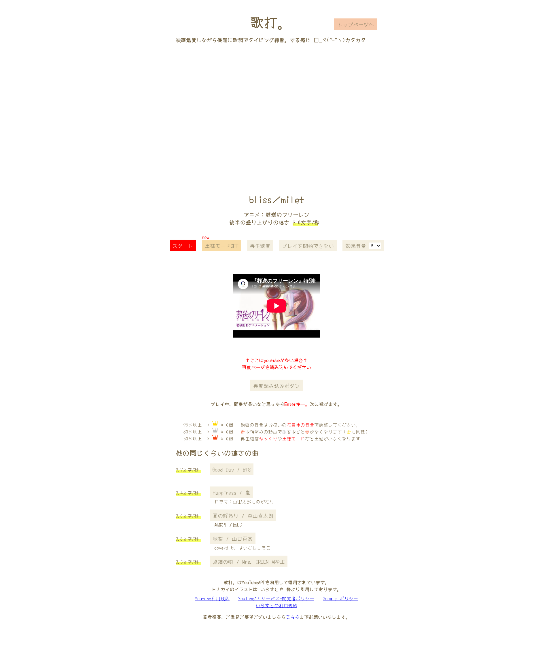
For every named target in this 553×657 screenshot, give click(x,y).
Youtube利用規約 (212, 598)
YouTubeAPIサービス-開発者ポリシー (276, 598)
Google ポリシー (340, 598)
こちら (293, 616)
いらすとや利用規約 (276, 605)
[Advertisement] (276, 110)
